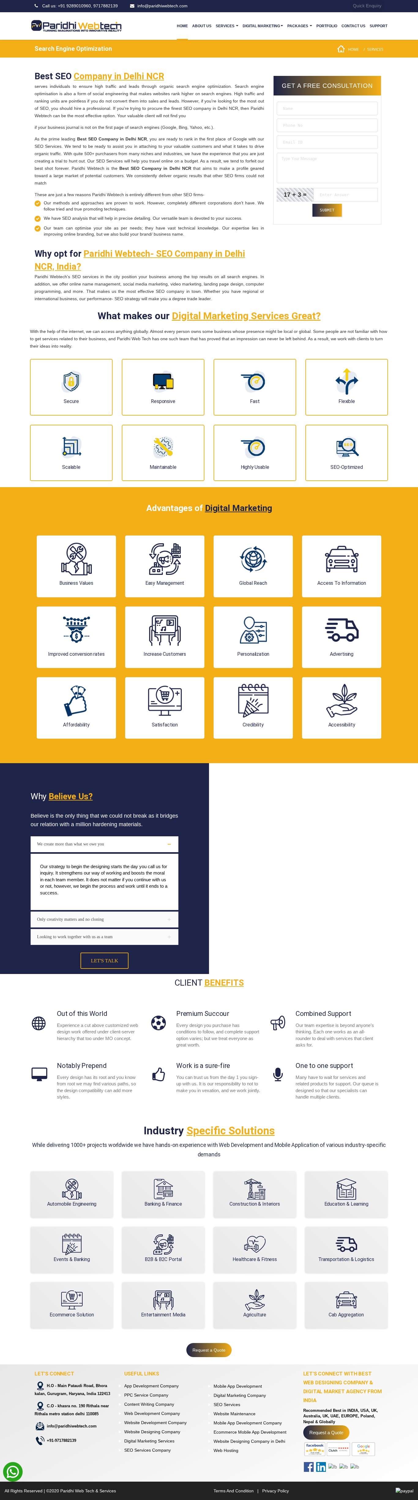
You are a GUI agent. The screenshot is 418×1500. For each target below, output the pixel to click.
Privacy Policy (275, 1490)
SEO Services (227, 1404)
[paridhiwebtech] (76, 26)
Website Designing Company (152, 1431)
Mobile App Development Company (248, 1422)
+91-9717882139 (61, 1440)
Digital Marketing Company (240, 1395)
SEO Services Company (147, 1450)
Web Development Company (152, 1413)
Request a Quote (209, 1350)
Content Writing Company (149, 1404)
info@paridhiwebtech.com (72, 1426)
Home (353, 49)
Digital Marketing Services (149, 1440)
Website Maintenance (235, 1413)
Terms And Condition (234, 1490)
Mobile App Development (238, 1386)
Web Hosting (226, 1450)
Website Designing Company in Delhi (249, 1441)
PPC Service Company (146, 1395)
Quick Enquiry (367, 5)
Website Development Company (155, 1422)
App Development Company (151, 1385)
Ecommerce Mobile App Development (250, 1432)
